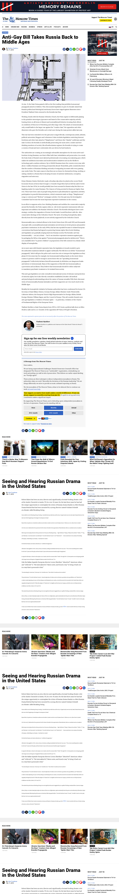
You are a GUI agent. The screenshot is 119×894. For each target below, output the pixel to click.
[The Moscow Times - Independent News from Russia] (20, 19)
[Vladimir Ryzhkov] (4, 49)
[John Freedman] (4, 493)
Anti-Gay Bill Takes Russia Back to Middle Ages (40, 39)
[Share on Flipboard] (80, 49)
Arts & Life (48, 27)
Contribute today (105, 20)
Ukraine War (15, 27)
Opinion (39, 27)
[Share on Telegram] (70, 49)
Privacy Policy (38, 352)
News (7, 27)
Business (32, 27)
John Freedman (12, 492)
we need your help (34, 389)
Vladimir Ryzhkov (13, 48)
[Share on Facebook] (64, 49)
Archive (65, 27)
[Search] (116, 27)
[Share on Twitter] (67, 49)
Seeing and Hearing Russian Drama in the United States (41, 483)
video (65, 606)
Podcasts (57, 27)
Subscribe (78, 349)
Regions (24, 27)
